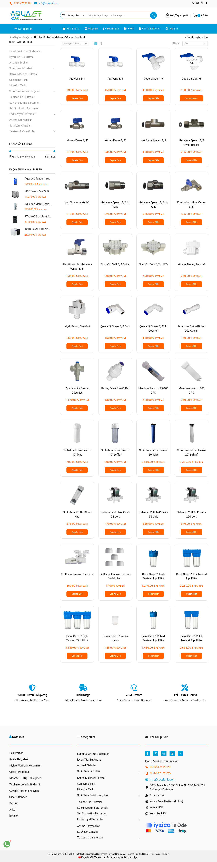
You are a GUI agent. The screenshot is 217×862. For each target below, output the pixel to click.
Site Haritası (157, 795)
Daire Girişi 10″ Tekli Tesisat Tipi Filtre (153, 638)
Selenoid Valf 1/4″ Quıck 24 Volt (115, 514)
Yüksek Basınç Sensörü (191, 264)
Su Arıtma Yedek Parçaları (24, 91)
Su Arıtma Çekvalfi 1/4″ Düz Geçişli (191, 328)
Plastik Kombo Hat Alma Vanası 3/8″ (77, 266)
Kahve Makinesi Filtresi (23, 74)
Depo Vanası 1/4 (153, 78)
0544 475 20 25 (160, 773)
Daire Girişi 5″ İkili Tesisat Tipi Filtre (191, 576)
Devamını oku (191, 98)
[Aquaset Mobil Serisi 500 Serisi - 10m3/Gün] (15, 207)
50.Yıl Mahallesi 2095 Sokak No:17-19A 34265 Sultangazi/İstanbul (177, 787)
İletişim (173, 28)
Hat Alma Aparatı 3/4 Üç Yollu (153, 204)
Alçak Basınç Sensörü (77, 326)
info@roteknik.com (49, 3)
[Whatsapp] (193, 3)
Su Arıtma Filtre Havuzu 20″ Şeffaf (191, 452)
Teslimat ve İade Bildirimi (24, 784)
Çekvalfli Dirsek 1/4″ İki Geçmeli (153, 328)
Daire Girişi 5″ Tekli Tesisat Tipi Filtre (153, 576)
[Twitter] (202, 3)
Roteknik (18, 737)
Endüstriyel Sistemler (22, 114)
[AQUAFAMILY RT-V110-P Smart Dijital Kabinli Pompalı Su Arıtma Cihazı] (15, 232)
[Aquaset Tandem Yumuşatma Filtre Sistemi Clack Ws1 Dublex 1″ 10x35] (15, 181)
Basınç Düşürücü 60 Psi (115, 388)
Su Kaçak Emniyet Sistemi (77, 574)
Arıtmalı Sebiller (18, 62)
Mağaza (93, 28)
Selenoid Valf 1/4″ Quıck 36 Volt (153, 514)
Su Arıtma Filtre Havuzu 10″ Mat (77, 452)
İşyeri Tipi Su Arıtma (21, 57)
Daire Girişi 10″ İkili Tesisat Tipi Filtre (191, 638)
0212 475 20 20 (22, 3)
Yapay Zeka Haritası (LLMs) (166, 801)
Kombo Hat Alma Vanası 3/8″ (191, 204)
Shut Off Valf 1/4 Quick (115, 264)
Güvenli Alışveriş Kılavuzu (24, 790)
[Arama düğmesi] (153, 15)
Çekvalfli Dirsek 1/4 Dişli (115, 326)
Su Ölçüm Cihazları (20, 125)
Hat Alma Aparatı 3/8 (153, 140)
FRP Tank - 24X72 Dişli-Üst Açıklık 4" (38, 191)
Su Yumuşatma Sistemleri (24, 102)
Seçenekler (153, 594)
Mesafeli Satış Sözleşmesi (25, 778)
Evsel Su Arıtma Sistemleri (25, 51)
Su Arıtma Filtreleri (20, 68)
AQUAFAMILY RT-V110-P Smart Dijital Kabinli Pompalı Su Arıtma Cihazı (38, 229)
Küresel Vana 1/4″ (77, 140)
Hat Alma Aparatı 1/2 (77, 202)
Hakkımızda (112, 28)
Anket (12, 809)
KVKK (131, 28)
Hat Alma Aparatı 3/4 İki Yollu (115, 204)
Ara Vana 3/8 (115, 78)
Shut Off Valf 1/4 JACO (153, 264)
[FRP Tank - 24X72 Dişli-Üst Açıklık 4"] (15, 194)
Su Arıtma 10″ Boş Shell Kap (77, 514)
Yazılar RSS (156, 807)
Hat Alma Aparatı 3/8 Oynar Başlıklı (191, 142)
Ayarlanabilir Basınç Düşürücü (77, 390)
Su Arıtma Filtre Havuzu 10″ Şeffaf (115, 452)
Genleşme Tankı (18, 79)
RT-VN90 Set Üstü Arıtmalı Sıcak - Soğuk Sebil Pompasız (38, 216)
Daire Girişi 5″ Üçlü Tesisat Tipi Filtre (77, 638)
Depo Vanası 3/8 (192, 78)
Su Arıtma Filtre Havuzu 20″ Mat (153, 452)
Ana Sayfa (72, 28)
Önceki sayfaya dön (197, 37)
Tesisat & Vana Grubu (22, 131)
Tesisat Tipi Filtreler (21, 97)
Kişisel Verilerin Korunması (25, 765)
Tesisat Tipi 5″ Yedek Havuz (115, 638)
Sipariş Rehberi (18, 797)
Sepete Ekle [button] (77, 98)
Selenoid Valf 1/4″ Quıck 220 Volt (191, 514)
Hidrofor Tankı (17, 85)
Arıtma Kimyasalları (20, 119)
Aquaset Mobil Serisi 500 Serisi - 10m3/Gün (38, 204)
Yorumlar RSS (158, 813)
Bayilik (13, 803)
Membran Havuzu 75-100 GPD (153, 390)
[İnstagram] (197, 3)
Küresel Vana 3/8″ (115, 140)
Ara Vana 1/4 (77, 78)
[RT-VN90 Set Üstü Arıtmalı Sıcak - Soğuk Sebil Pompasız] (15, 219)
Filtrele (50, 156)
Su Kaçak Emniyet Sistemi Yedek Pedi (115, 576)
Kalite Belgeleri (151, 28)
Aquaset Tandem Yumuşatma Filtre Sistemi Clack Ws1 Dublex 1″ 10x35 (38, 178)
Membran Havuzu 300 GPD (191, 390)
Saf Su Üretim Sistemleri (24, 108)
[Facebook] (206, 3)
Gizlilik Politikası (19, 771)
